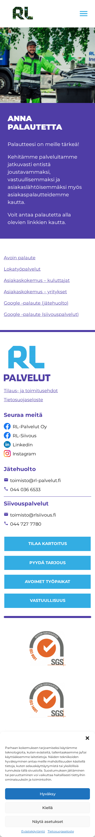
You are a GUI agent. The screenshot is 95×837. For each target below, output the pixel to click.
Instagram (24, 454)
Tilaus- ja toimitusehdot (31, 390)
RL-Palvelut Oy (30, 426)
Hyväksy (47, 793)
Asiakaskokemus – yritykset (35, 292)
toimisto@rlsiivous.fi (33, 515)
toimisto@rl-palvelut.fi (35, 480)
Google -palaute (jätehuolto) (36, 303)
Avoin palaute (19, 258)
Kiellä (47, 807)
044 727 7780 (25, 524)
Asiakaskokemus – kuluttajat (37, 280)
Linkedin (23, 445)
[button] (87, 738)
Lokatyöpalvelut (22, 269)
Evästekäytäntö (33, 831)
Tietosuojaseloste (61, 831)
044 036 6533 (25, 489)
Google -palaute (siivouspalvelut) (41, 314)
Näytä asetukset (47, 821)
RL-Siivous (24, 436)
